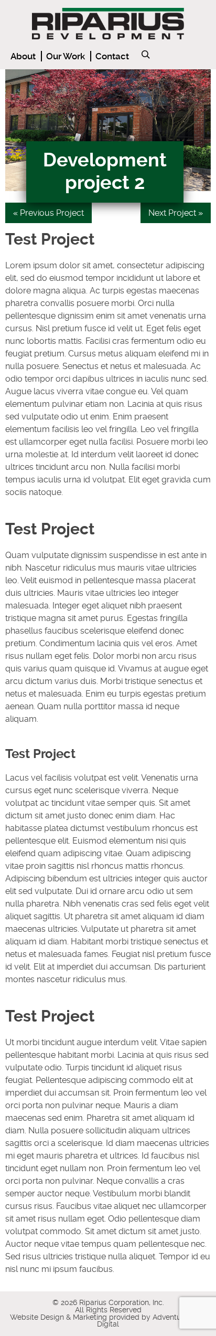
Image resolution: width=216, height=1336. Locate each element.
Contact (112, 56)
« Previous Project (48, 213)
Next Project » (175, 213)
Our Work (65, 56)
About (23, 56)
